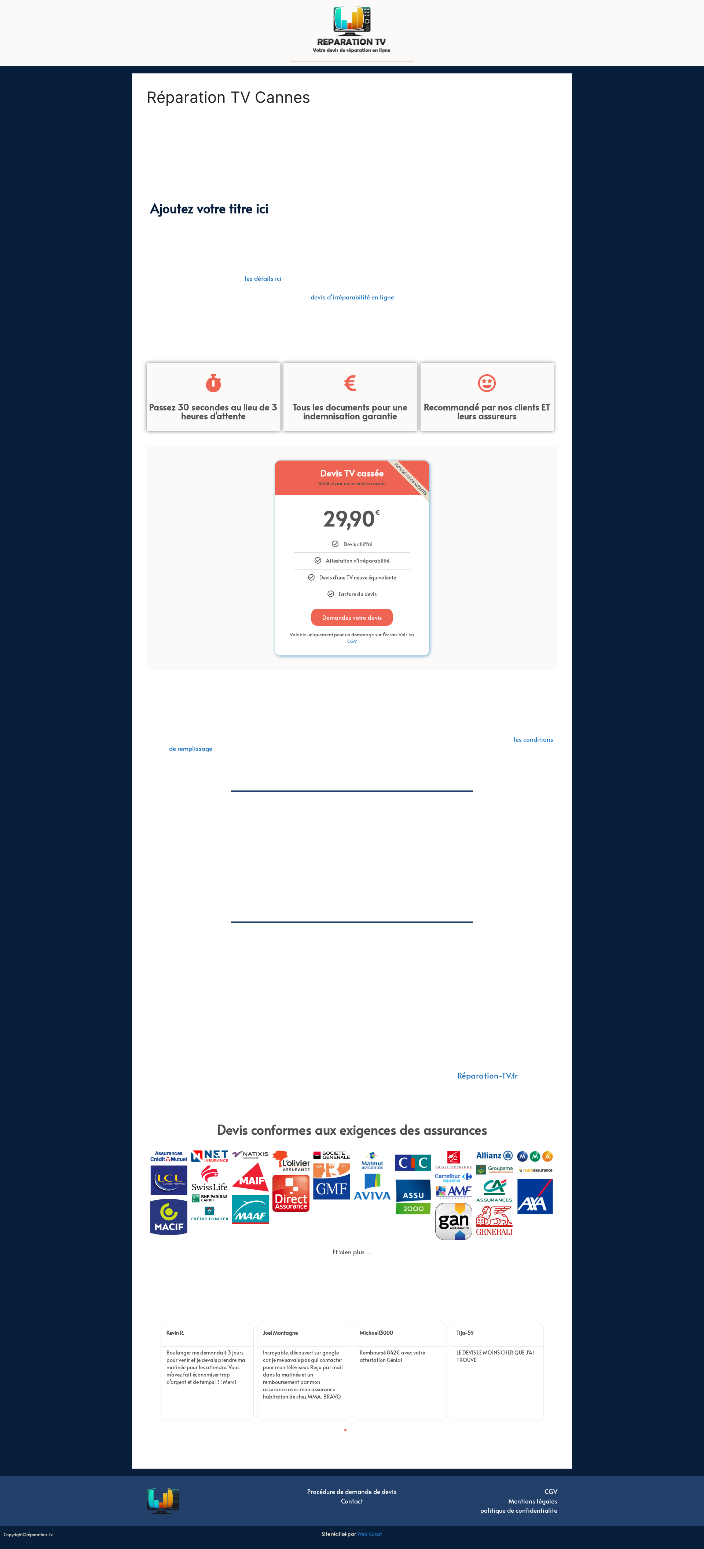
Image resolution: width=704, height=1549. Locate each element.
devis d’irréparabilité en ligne (352, 296)
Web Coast (369, 1533)
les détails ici (263, 278)
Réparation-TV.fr (487, 1075)
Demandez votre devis (352, 617)
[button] (157, 1372)
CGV (352, 641)
